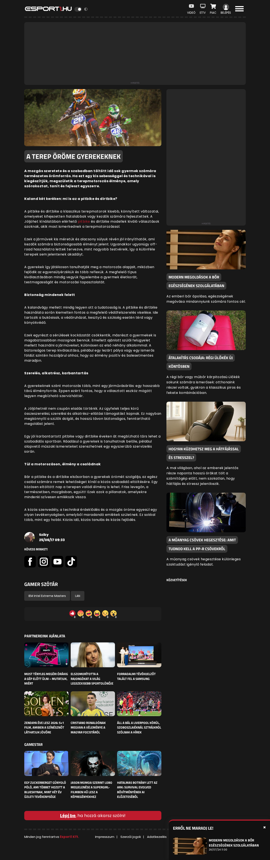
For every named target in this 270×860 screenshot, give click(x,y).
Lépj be (68, 816)
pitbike (84, 221)
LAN (77, 596)
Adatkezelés (157, 837)
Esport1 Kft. (69, 837)
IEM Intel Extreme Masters (47, 596)
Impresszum (104, 837)
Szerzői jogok (130, 837)
